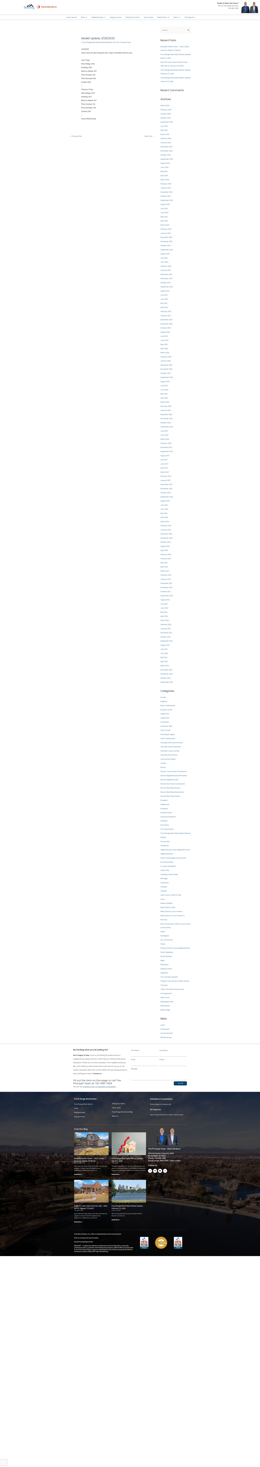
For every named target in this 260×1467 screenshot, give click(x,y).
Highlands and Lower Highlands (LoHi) (175, 849)
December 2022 (166, 237)
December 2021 (166, 274)
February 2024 (165, 184)
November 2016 (166, 488)
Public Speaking (166, 952)
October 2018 (165, 422)
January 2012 (165, 628)
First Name (135, 1050)
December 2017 (166, 447)
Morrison (163, 919)
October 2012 (165, 591)
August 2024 (165, 163)
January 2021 (165, 315)
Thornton (164, 985)
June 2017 (164, 464)
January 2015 (165, 558)
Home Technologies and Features (173, 858)
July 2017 (164, 459)
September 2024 (166, 159)
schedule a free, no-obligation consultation (99, 1086)
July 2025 (164, 126)
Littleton (163, 891)
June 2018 (164, 435)
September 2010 (166, 682)
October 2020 (165, 328)
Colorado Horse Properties (170, 746)
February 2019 (165, 406)
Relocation (164, 964)
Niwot (162, 931)
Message (134, 1069)
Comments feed (166, 1033)
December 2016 (166, 484)
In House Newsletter (168, 866)
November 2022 (166, 241)
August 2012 (165, 599)
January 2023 (165, 233)
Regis (162, 960)
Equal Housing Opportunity (83, 1242)
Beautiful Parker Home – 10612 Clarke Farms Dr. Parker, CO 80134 (89, 1159)
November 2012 (166, 587)
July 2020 (164, 336)
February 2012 (165, 624)
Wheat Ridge (165, 1010)
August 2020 (165, 332)
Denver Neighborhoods (169, 779)
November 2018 (166, 418)
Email (133, 1059)
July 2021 (164, 295)
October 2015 (165, 542)
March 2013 (164, 571)
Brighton (163, 701)
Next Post (149, 136)
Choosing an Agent (167, 734)
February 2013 (165, 575)
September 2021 (166, 286)
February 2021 (165, 311)
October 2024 (165, 155)
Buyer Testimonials (167, 705)
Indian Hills (164, 870)
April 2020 (164, 348)
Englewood (164, 804)
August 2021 (165, 291)
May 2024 (164, 171)
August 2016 (165, 501)
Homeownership (166, 862)
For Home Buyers (167, 829)
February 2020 (165, 357)
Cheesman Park (166, 726)
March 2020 (164, 352)
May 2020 (164, 344)
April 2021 (164, 307)
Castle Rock (164, 718)
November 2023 (166, 192)
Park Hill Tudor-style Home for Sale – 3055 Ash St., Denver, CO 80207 (90, 1207)
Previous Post (75, 136)
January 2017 (165, 480)
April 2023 (164, 221)
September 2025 (166, 122)
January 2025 (165, 142)
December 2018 (166, 414)
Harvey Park (165, 841)
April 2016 (164, 517)
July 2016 (164, 505)
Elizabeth (164, 800)
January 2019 (165, 410)
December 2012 (166, 583)
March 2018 (164, 439)
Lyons (162, 899)
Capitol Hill (164, 713)
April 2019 (164, 398)
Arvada (163, 697)
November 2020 (166, 324)
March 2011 (164, 665)
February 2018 (165, 443)
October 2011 (165, 637)
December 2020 (166, 319)
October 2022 (165, 245)
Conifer (163, 763)
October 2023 (165, 196)
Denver (163, 767)
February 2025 (165, 138)
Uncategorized (166, 993)
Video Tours (164, 997)
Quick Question (166, 956)
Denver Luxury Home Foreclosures (173, 771)
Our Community (166, 940)
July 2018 (164, 431)
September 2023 (166, 200)
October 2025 (165, 118)
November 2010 (166, 674)
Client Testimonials (167, 738)
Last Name (163, 1050)
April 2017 (164, 468)
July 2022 (164, 258)
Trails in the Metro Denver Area (172, 989)
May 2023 (164, 216)
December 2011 (166, 632)
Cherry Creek (165, 730)
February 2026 (165, 109)
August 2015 (165, 546)
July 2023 (164, 208)
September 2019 (166, 377)
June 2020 (164, 340)
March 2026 (164, 105)
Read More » (78, 1174)
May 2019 (163, 394)
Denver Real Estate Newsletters (172, 792)
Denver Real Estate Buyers (170, 788)
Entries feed (164, 1029)
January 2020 (165, 361)
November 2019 (166, 369)
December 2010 (166, 670)
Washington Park (166, 1001)
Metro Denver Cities (167, 907)
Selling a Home (166, 968)
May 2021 (163, 303)
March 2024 (164, 179)
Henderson (164, 845)
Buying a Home (166, 709)
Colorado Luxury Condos (169, 751)
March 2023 (164, 225)
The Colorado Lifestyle (169, 977)
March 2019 (164, 402)
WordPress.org (165, 1037)
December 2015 (166, 534)
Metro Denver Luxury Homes (171, 911)
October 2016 (165, 492)
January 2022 (165, 270)
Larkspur (163, 886)
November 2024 (166, 151)
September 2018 (166, 427)
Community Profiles (168, 759)
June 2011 (164, 653)
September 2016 (166, 497)
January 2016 (165, 530)
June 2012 (164, 608)
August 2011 (165, 645)
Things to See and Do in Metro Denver (174, 981)
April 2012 (164, 616)
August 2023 (165, 204)
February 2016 (165, 525)
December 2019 (166, 365)
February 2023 (165, 229)
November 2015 (166, 538)
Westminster (165, 1005)
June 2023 (164, 212)
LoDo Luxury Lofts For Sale (170, 895)
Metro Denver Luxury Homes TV (172, 915)
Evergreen (164, 808)
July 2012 (164, 604)
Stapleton (164, 973)
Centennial (164, 722)
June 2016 (164, 509)
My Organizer (155, 1109)
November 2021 (166, 278)
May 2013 (163, 562)
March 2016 (164, 521)
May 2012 (163, 612)
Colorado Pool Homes (168, 755)
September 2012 (166, 595)
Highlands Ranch (166, 854)
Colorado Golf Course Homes (171, 742)
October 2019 (165, 373)
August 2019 (165, 381)
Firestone (164, 821)
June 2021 (164, 299)
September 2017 (166, 451)
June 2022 (164, 262)
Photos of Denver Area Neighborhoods (175, 948)
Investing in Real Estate (169, 874)
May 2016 (163, 513)
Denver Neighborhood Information (173, 775)
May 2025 (164, 130)
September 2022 (166, 249)
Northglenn (164, 936)
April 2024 (164, 175)
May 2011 (163, 657)
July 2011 (164, 649)
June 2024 (164, 167)
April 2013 (164, 567)
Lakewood (164, 882)
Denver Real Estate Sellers (170, 796)
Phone (161, 1059)
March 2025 (164, 134)
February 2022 (165, 266)
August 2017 (165, 455)
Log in (162, 1025)
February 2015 (165, 554)
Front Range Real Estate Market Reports (97, 42)
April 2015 (164, 550)
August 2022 (165, 254)
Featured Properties (168, 817)
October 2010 (165, 678)
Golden (163, 837)
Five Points (164, 825)
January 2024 (165, 188)
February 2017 (165, 476)
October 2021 (165, 282)
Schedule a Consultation (161, 1098)
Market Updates (166, 903)
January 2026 (165, 113)
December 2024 (166, 146)
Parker (162, 944)
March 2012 (164, 620)
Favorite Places (166, 812)
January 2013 (165, 579)
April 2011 (164, 661)
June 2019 (164, 389)
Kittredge (163, 878)
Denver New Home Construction (172, 784)
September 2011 (166, 641)
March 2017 (164, 472)
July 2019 (164, 385)
